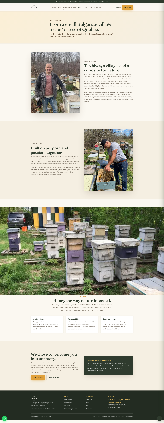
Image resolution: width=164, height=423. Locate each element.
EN (117, 7)
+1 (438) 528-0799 (114, 402)
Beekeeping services (69, 7)
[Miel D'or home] (34, 7)
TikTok (53, 408)
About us (80, 7)
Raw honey (68, 400)
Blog (86, 7)
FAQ (91, 7)
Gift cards (67, 406)
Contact (89, 409)
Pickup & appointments (127, 416)
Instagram (41, 408)
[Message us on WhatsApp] (4, 418)
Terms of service (115, 416)
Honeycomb (68, 403)
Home (54, 7)
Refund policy (97, 416)
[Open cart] (159, 418)
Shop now (127, 7)
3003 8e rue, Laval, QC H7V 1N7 (119, 400)
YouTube (47, 408)
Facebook (34, 408)
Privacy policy (106, 416)
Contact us (97, 7)
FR (120, 7)
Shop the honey (54, 377)
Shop (59, 7)
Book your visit (38, 377)
